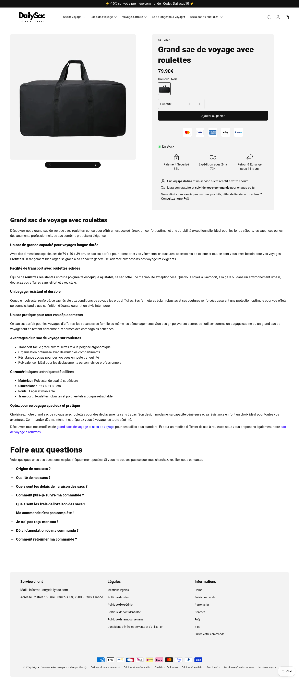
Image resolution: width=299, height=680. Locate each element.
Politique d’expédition (192, 667)
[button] (268, 17)
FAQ (186, 198)
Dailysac (36, 667)
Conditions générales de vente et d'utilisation (135, 626)
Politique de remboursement (125, 619)
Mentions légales (118, 590)
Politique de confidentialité (124, 612)
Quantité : (166, 104)
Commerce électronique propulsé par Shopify (63, 667)
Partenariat (202, 604)
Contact (200, 612)
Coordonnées (213, 667)
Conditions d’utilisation (166, 667)
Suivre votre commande (209, 634)
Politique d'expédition (121, 604)
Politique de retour (119, 597)
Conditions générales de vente (239, 667)
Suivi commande (205, 597)
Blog (197, 626)
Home (198, 590)
